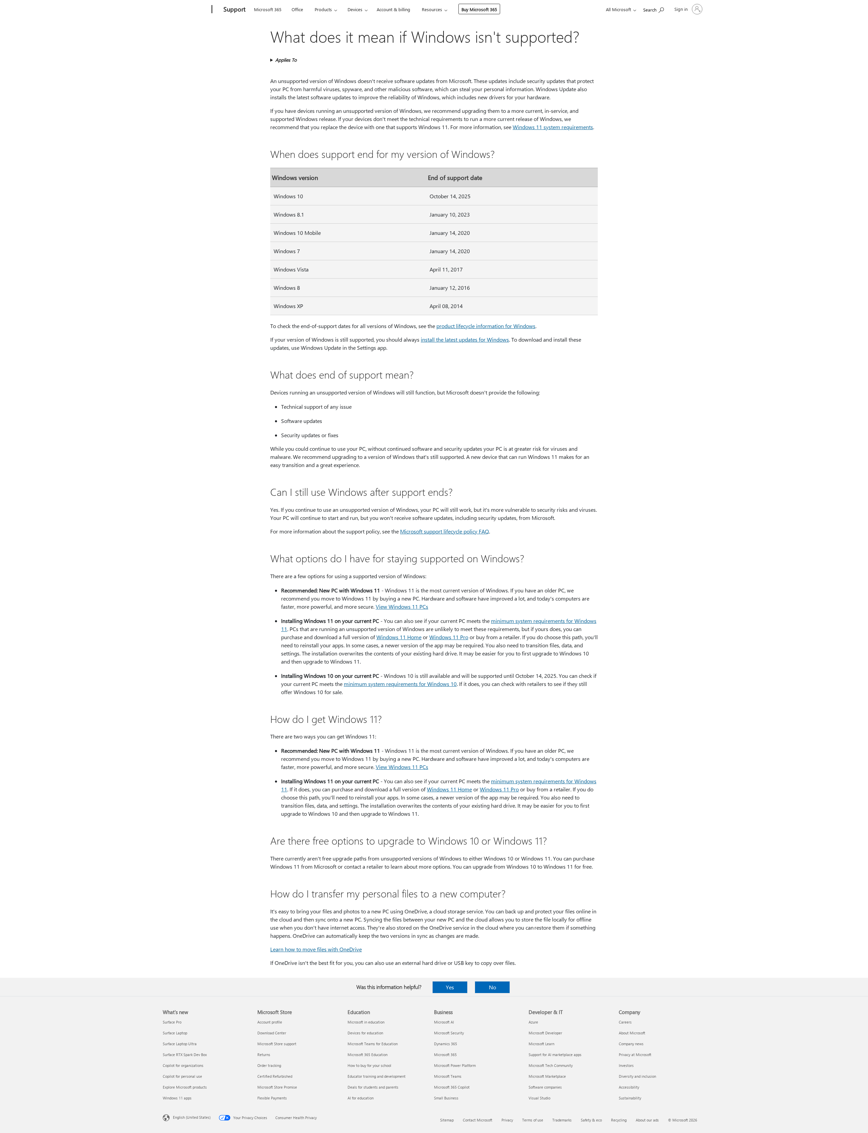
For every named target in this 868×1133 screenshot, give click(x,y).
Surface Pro (172, 1022)
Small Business (446, 1097)
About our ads (647, 1119)
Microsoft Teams (447, 1076)
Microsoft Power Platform (455, 1065)
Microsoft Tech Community (551, 1065)
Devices (355, 9)
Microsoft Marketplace (547, 1076)
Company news (631, 1043)
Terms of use (532, 1119)
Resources (432, 9)
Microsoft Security (449, 1032)
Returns (263, 1054)
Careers (625, 1022)
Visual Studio (539, 1097)
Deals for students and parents (373, 1087)
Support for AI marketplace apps (555, 1054)
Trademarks (562, 1119)
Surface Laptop (175, 1032)
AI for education (361, 1097)
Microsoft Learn (541, 1043)
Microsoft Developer (545, 1032)
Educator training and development (377, 1076)
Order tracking (269, 1065)
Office (297, 9)
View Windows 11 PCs (402, 606)
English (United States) (192, 1117)
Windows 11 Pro (448, 637)
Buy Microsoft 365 (479, 9)
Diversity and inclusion (637, 1076)
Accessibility (629, 1087)
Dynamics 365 (445, 1043)
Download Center (271, 1032)
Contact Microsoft (477, 1119)
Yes (450, 987)
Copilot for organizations (183, 1065)
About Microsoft (632, 1032)
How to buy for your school (369, 1065)
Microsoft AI (444, 1022)
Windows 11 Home (398, 637)
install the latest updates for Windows (465, 339)
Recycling (619, 1119)
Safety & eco (591, 1119)
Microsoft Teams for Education (373, 1043)
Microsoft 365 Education (368, 1054)
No (492, 987)
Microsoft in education (366, 1022)
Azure (533, 1022)
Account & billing (393, 9)
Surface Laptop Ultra (180, 1043)
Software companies (545, 1087)
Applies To (286, 60)
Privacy (507, 1119)
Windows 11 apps (177, 1097)
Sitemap (447, 1119)
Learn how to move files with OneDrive (316, 949)
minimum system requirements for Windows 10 (400, 683)
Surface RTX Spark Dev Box (185, 1054)
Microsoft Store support (276, 1043)
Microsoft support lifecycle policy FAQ (444, 531)
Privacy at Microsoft (635, 1054)
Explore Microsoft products (185, 1087)
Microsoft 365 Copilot (452, 1087)
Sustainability (630, 1097)
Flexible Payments (272, 1097)
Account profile (269, 1022)
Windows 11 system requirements (553, 126)
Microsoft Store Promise (277, 1087)
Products (323, 9)
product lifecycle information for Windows (485, 325)
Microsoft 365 (267, 9)
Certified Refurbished (274, 1076)
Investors (626, 1065)
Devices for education (365, 1032)
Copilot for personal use (182, 1076)
